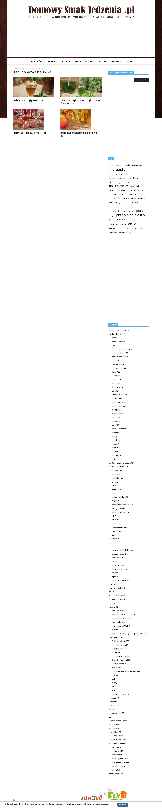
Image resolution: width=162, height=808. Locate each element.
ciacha (51, 61)
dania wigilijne (121, 645)
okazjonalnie (116, 637)
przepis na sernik (118, 219)
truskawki (137, 228)
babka (111, 165)
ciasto (120, 169)
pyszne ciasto (114, 224)
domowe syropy (119, 611)
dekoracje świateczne (121, 758)
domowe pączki (130, 194)
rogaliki (116, 440)
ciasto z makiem (136, 186)
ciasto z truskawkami (117, 190)
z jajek (115, 576)
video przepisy (116, 736)
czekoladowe (118, 542)
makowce (117, 398)
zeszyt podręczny (116, 773)
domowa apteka (117, 584)
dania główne (116, 470)
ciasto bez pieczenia (119, 174)
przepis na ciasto (130, 215)
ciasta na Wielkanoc (118, 466)
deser (130, 190)
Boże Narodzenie (120, 641)
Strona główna (37, 61)
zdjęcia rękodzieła (117, 743)
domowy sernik (114, 198)
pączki (123, 224)
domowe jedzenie (116, 194)
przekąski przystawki (119, 694)
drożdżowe (117, 387)
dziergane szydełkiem (121, 762)
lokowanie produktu (118, 599)
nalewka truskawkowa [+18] (29, 132)
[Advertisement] (81, 39)
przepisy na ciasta (135, 220)
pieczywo (102, 61)
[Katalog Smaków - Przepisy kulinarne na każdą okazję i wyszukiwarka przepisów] (46, 800)
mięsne (116, 501)
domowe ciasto (139, 190)
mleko (115, 629)
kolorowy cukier (119, 554)
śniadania (114, 724)
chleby (115, 683)
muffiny (116, 417)
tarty (114, 523)
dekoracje (114, 538)
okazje (115, 61)
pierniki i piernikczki (120, 429)
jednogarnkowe (119, 489)
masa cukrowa (118, 565)
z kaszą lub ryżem (119, 527)
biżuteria (116, 747)
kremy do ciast (118, 557)
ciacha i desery (117, 334)
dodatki (116, 383)
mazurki (116, 410)
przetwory (114, 701)
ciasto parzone (119, 368)
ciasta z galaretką (120, 353)
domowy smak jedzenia (133, 198)
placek (139, 210)
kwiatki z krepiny (119, 766)
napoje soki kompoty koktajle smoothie (129, 633)
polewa (115, 432)
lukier (114, 561)
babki (115, 338)
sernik (113, 228)
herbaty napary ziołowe (122, 618)
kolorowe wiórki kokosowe (123, 550)
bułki (115, 679)
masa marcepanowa (121, 569)
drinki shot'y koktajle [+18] (123, 614)
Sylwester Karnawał (121, 660)
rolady (115, 444)
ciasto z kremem (118, 186)
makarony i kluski (120, 497)
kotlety (115, 493)
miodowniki (117, 413)
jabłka (134, 202)
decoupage (117, 755)
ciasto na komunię (132, 178)
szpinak (121, 229)
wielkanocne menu (118, 232)
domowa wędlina (117, 588)
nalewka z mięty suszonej (28, 100)
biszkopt (119, 165)
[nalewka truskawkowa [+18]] (33, 119)
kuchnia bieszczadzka (119, 595)
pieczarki (123, 211)
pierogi (131, 211)
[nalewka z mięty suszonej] (33, 87)
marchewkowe (118, 402)
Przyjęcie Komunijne (121, 648)
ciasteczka (137, 165)
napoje (88, 61)
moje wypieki (114, 211)
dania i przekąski (122, 656)
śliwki (136, 233)
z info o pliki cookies (118, 739)
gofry (115, 391)
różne (117, 379)
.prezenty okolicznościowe (120, 330)
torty (115, 451)
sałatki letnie (118, 713)
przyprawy (114, 705)
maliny (138, 207)
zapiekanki (117, 531)
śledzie (115, 698)
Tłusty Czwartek (119, 664)
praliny (115, 436)
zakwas (115, 686)
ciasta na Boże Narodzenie (121, 463)
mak (124, 207)
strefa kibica (115, 732)
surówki (116, 520)
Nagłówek (114, 603)
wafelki (115, 459)
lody (117, 375)
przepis (111, 216)
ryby (114, 516)
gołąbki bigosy (118, 478)
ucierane (116, 455)
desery (116, 372)
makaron (131, 207)
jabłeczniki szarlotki (121, 394)
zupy (115, 535)
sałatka (132, 224)
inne (114, 546)
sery (111, 717)
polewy (115, 573)
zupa (131, 233)
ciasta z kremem (120, 357)
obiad (76, 61)
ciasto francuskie (117, 178)
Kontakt (129, 61)
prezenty (116, 770)
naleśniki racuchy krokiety (123, 504)
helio (127, 203)
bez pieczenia (118, 341)
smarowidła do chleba (119, 720)
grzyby (121, 203)
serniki (116, 448)
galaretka (113, 203)
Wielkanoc (117, 667)
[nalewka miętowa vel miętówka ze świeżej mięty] (81, 87)
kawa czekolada (119, 622)
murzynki (116, 421)
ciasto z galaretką (119, 182)
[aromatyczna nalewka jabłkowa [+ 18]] (81, 119)
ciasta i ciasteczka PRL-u (123, 349)
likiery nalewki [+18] (121, 626)
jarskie (115, 485)
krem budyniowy (115, 207)
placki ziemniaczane (121, 512)
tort (128, 228)
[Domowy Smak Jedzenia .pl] (81, 10)
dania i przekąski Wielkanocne (127, 671)
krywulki (118, 751)
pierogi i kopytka (119, 508)
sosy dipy (114, 728)
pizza (112, 690)
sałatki (64, 61)
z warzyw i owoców (120, 580)
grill (111, 592)
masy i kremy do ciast (121, 406)
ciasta (127, 165)
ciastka (111, 170)
